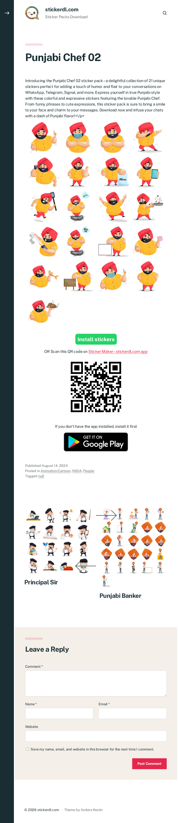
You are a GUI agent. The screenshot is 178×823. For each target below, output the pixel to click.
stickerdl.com (61, 9)
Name (31, 704)
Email (104, 704)
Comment (34, 666)
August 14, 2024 (55, 466)
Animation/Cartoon (55, 471)
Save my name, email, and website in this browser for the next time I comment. (92, 749)
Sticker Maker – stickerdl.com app (118, 351)
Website (31, 727)
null (41, 476)
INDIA (76, 471)
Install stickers (96, 339)
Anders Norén (91, 810)
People (88, 471)
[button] (7, 411)
